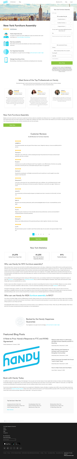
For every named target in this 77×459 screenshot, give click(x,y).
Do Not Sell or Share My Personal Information (30, 452)
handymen (10, 279)
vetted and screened (29, 279)
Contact (4, 452)
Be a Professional (6, 435)
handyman (55, 285)
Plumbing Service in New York (56, 405)
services (10, 421)
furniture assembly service (17, 388)
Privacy (8, 452)
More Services (10, 409)
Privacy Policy (55, 68)
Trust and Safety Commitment (23, 37)
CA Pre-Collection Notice (16, 452)
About (4, 428)
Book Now (12, 125)
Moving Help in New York (55, 404)
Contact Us (5, 432)
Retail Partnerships (7, 437)
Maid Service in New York (34, 407)
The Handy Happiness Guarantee (9, 426)
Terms (45, 452)
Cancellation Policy (51, 452)
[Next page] (49, 234)
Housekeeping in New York (34, 404)
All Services (13, 2)
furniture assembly (38, 295)
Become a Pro (59, 2)
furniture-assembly (16, 421)
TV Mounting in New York (55, 407)
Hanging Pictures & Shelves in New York (15, 405)
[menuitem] (13, 2)
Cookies (41, 452)
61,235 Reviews (13, 29)
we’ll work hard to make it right (36, 52)
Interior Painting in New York (35, 405)
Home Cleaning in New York (13, 407)
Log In (71, 2)
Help (66, 2)
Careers (4, 429)
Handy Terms (67, 67)
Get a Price (62, 63)
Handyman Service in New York (14, 404)
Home (6, 421)
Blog (20, 2)
